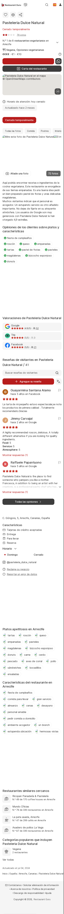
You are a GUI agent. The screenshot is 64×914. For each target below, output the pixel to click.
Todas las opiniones (26, 501)
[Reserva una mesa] (28, 61)
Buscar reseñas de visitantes (21, 372)
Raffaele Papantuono (26, 462)
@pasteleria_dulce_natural (21, 562)
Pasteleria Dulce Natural (23, 22)
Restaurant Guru (42, 899)
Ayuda (48, 893)
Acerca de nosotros (21, 889)
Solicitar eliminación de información (41, 885)
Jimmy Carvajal (22, 418)
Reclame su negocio (18, 569)
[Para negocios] (25, 4)
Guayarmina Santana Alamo (31, 390)
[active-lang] (54, 4)
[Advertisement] (32, 290)
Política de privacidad (43, 889)
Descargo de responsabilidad (28, 893)
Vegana (10, 49)
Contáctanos (14, 885)
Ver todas (8, 859)
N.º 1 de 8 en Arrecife (25, 42)
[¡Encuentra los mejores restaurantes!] (11, 4)
